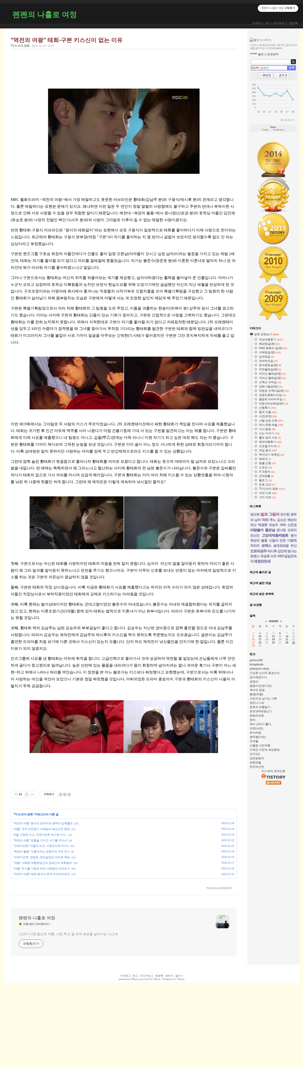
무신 (293, 545)
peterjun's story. (260, 668)
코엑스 (266, 545)
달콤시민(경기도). (261, 685)
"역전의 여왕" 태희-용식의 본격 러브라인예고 (41, 874)
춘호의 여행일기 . (261, 707)
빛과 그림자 (269, 514)
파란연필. (256, 762)
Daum (157, 979)
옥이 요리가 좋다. (261, 724)
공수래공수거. (258, 677)
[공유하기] (27, 794)
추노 (273, 520)
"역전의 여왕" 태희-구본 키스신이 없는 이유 (67, 40)
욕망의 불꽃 (258, 540)
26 (273, 642)
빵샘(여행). (257, 694)
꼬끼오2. (255, 754)
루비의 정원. (257, 690)
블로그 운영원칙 (268, 54)
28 (286, 642)
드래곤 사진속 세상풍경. (265, 749)
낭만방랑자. (257, 758)
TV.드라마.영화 (20, 45)
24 (259, 642)
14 (286, 636)
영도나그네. (257, 703)
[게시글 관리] (33, 794)
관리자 (169, 975)
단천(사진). (257, 728)
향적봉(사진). (258, 737)
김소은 (281, 520)
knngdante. (257, 664)
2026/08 (273, 621)
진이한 (285, 514)
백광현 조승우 (268, 525)
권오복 (254, 514)
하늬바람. (256, 732)
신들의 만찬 (277, 540)
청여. (253, 720)
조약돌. (254, 741)
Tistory (181, 979)
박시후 (272, 551)
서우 (273, 556)
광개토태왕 (281, 545)
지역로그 (258, 23)
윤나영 (281, 530)
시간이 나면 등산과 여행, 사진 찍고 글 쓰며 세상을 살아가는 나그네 (68, 934)
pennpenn (124, 979)
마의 (265, 520)
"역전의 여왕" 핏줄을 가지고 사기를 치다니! (40, 840)
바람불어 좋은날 (262, 530)
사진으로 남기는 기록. (263, 698)
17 (259, 639)
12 (273, 636)
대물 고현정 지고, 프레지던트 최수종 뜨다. (40, 834)
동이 (293, 535)
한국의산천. (257, 766)
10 (259, 636)
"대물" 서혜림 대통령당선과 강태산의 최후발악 (42, 863)
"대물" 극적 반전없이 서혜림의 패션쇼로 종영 (41, 829)
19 (273, 639)
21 (286, 639)
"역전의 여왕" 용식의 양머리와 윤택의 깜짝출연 (43, 823)
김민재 (282, 551)
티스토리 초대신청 (273, 771)
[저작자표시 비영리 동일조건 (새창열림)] (64, 794)
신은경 (292, 525)
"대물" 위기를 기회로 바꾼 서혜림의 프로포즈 (41, 868)
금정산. (254, 681)
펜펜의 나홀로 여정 (45, 14)
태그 (268, 23)
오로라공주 (258, 551)
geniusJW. (256, 660)
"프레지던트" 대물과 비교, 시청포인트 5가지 (41, 846)
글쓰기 (179, 975)
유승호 (265, 556)
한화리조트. (257, 715)
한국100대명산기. (261, 711)
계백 (283, 525)
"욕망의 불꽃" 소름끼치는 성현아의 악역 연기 (41, 851)
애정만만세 (262, 561)
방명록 (293, 23)
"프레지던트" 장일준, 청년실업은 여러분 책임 (41, 857)
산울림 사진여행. (260, 745)
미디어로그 (280, 23)
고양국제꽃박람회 (275, 535)
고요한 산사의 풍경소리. (265, 673)
